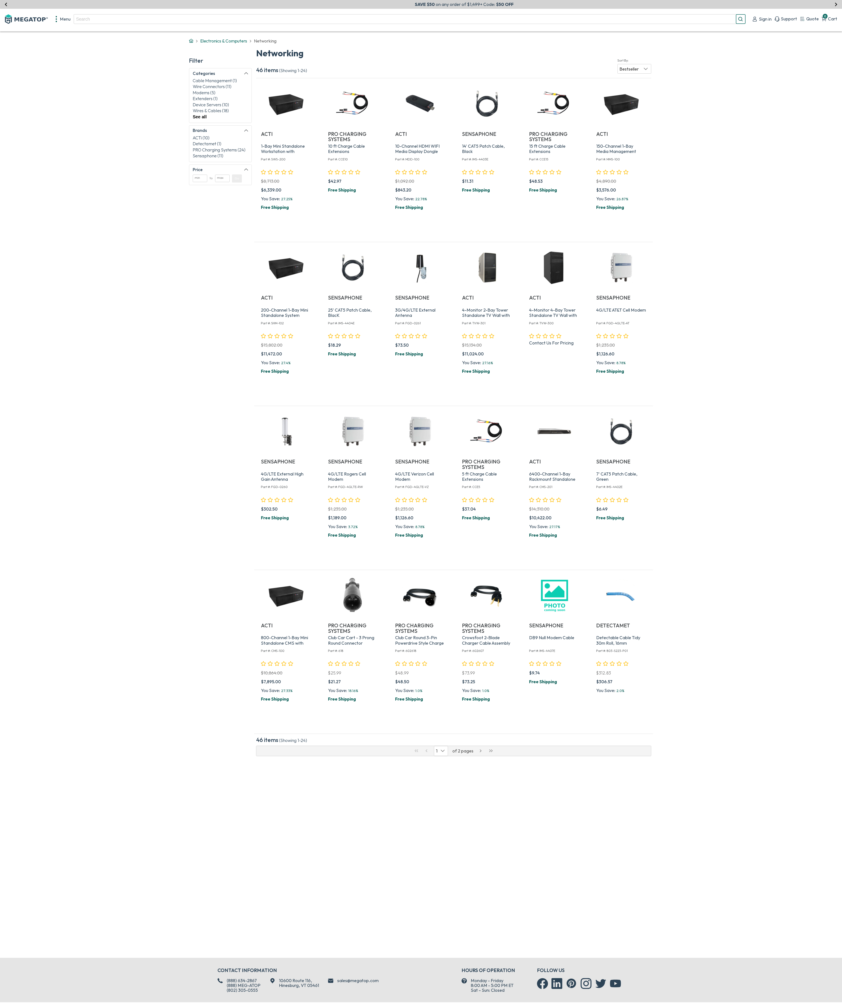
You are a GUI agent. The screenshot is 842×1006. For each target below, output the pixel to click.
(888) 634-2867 (242, 980)
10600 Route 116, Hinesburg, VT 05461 (299, 983)
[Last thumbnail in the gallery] (491, 751)
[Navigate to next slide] (836, 4)
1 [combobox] (436, 751)
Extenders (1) (205, 98)
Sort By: (622, 60)
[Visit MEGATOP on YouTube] (615, 983)
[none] (63, 19)
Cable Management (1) (215, 80)
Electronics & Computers (223, 41)
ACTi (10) (201, 137)
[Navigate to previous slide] (6, 4)
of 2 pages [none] (462, 751)
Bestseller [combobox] (629, 69)
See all (200, 116)
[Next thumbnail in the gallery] (481, 751)
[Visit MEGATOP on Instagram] (586, 983)
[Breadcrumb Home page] (191, 41)
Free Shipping (275, 207)
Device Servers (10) (211, 104)
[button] (634, 69)
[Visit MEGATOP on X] (600, 983)
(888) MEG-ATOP (243, 985)
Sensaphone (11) (208, 155)
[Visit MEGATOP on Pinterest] (571, 983)
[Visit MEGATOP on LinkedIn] (556, 983)
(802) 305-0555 (242, 990)
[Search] (741, 19)
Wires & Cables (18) (211, 110)
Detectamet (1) (207, 143)
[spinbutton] (200, 178)
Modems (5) (204, 92)
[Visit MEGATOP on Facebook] (542, 983)
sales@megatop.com (358, 980)
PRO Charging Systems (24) (219, 150)
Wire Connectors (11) (212, 86)
